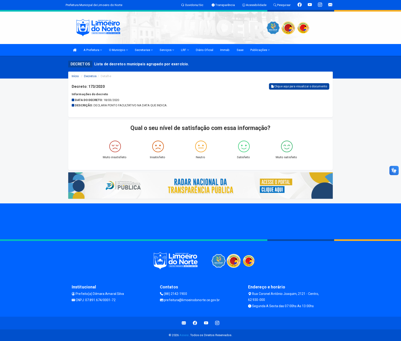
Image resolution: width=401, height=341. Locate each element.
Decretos (90, 76)
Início (75, 76)
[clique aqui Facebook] (195, 323)
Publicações (259, 50)
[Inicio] (75, 50)
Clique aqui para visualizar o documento (300, 86)
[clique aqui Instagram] (217, 323)
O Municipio (117, 50)
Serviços (166, 50)
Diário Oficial (204, 50)
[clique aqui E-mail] (184, 323)
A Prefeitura (92, 50)
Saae (240, 50)
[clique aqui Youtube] (206, 323)
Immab (225, 50)
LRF (184, 50)
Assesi (184, 335)
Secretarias (143, 50)
